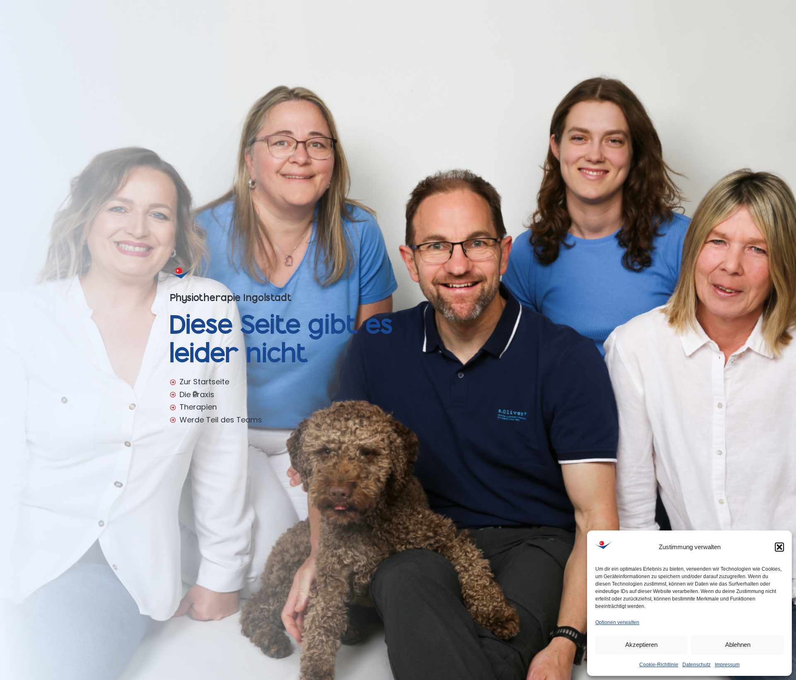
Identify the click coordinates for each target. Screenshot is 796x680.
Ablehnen (737, 644)
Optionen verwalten (617, 622)
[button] (779, 547)
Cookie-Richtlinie (658, 665)
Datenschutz (696, 665)
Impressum (727, 665)
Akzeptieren (641, 644)
